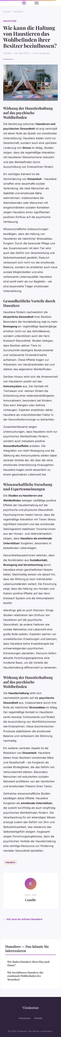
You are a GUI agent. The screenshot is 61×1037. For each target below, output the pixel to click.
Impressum (24, 1018)
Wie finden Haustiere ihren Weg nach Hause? (28, 963)
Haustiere (18, 11)
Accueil (7, 11)
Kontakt (38, 1018)
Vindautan (30, 1007)
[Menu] (36, 3)
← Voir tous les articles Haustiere (22, 919)
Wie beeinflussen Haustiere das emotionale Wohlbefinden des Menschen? (25, 976)
